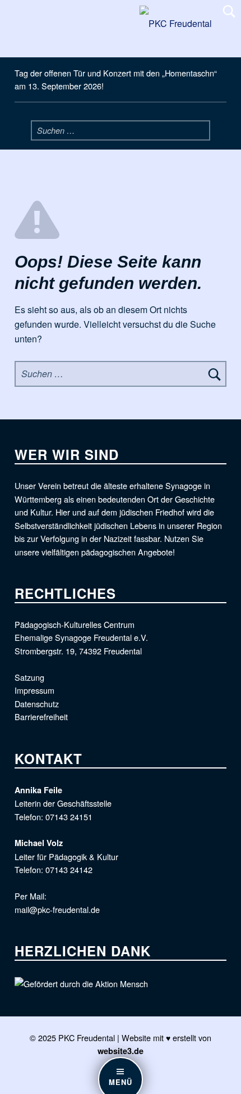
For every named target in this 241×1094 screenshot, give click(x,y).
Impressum (34, 690)
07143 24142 (68, 869)
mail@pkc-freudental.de (57, 909)
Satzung (29, 677)
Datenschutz (37, 703)
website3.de (120, 1050)
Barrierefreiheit (41, 716)
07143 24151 (68, 816)
